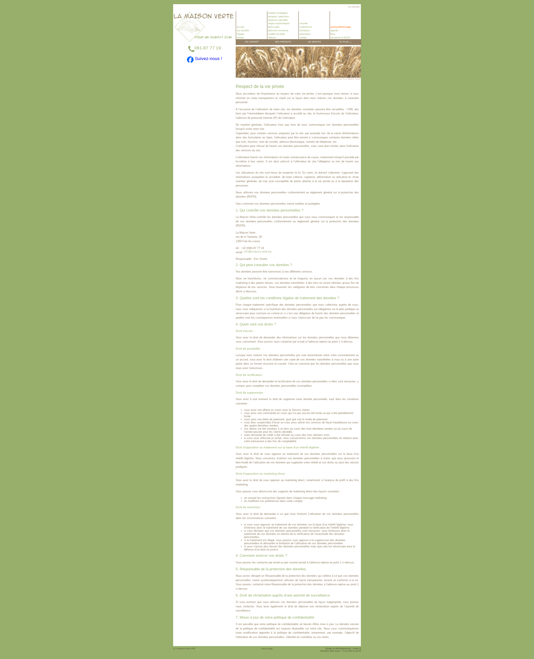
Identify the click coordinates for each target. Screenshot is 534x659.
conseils (303, 23)
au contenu (354, 6)
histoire (240, 37)
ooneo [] (357, 648)
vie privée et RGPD (340, 37)
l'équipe (240, 34)
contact (303, 37)
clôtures (271, 37)
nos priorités (242, 30)
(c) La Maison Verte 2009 (184, 649)
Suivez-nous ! (208, 58)
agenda (334, 30)
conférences (305, 27)
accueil (240, 27)
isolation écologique (277, 13)
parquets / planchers (278, 16)
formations (304, 30)
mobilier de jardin (276, 34)
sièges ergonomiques (278, 23)
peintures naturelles (277, 20)
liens (332, 34)
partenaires (305, 34)
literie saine (273, 27)
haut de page (267, 649)
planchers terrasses (277, 30)
